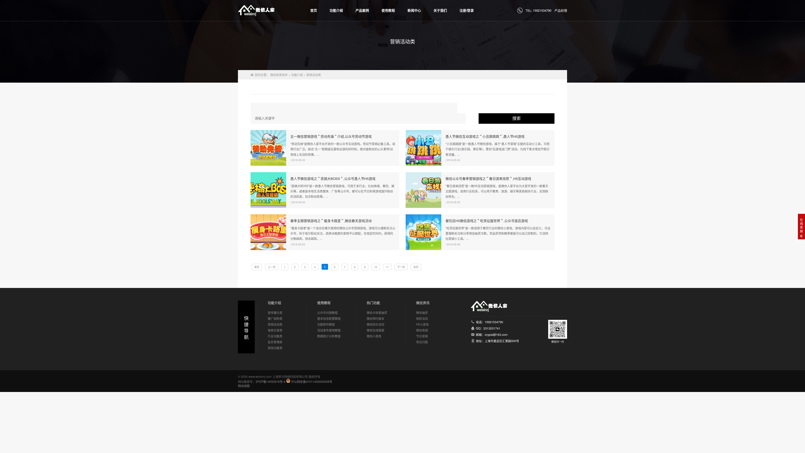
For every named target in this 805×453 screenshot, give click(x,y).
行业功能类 (275, 336)
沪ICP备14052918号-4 (270, 381)
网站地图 (244, 386)
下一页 (401, 267)
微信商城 (422, 330)
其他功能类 (275, 348)
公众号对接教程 (327, 312)
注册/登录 (467, 10)
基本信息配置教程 (329, 318)
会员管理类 (275, 342)
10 (375, 267)
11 (387, 267)
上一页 (271, 267)
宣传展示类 (275, 312)
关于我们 (440, 10)
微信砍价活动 (375, 324)
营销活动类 (313, 75)
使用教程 (388, 10)
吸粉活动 (422, 318)
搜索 (516, 118)
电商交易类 (275, 330)
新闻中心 (414, 10)
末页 (415, 267)
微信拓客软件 (279, 75)
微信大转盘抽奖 (377, 312)
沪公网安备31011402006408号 (311, 381)
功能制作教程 (326, 324)
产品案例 (362, 10)
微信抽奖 (422, 312)
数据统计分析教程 (329, 336)
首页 (313, 10)
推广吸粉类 (275, 318)
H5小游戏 (422, 324)
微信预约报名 (375, 318)
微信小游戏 (374, 336)
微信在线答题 (375, 330)
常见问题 (422, 342)
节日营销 (422, 336)
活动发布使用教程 (329, 330)
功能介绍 (336, 10)
